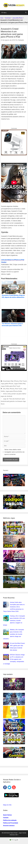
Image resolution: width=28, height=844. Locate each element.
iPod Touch (23, 381)
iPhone (16, 381)
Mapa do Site (7, 805)
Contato (5, 817)
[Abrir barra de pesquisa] (26, 12)
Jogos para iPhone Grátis (13, 391)
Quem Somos (7, 815)
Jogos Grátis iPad (19, 383)
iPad (11, 381)
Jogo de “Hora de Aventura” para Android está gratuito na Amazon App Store (13, 401)
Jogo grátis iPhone (17, 18)
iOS (4, 388)
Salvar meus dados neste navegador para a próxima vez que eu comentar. (14, 452)
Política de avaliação (9, 820)
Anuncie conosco (8, 825)
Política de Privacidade (10, 823)
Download (8, 18)
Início (1, 18)
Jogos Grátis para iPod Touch (10, 386)
